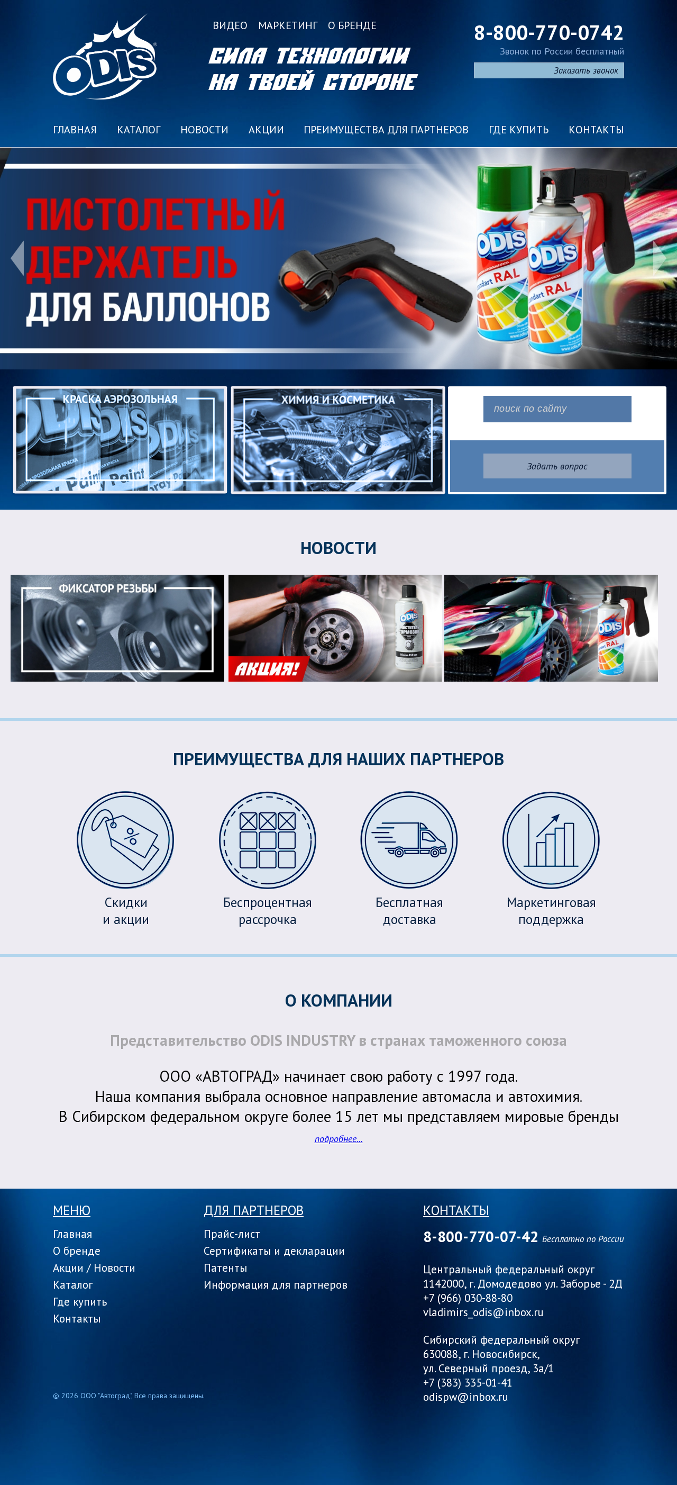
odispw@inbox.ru (465, 1397)
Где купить (518, 130)
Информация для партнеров (275, 1285)
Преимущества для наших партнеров (338, 758)
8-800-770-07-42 (480, 1236)
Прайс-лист (232, 1234)
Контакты (596, 130)
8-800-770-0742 (549, 32)
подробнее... (339, 1139)
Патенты (225, 1268)
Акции (266, 130)
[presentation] (17, 258)
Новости (204, 130)
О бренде (352, 25)
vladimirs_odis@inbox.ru (483, 1312)
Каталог (138, 130)
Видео (230, 25)
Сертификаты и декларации (274, 1251)
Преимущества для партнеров (386, 130)
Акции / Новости (94, 1268)
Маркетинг (287, 25)
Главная (75, 130)
